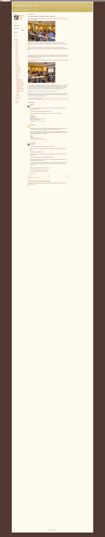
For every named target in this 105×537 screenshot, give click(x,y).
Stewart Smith (65, 56)
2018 (16, 49)
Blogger (54, 529)
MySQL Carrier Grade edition (54, 47)
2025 (16, 43)
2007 (16, 65)
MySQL (65, 18)
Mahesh (31, 124)
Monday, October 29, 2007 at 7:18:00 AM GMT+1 (38, 139)
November (18, 68)
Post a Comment (32, 173)
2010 (16, 60)
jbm (30, 104)
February (17, 97)
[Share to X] (39, 98)
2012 (16, 57)
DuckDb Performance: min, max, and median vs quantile (39, 181)
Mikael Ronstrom (58, 56)
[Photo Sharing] (42, 41)
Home (48, 176)
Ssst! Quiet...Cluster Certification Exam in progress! (20, 88)
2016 (16, 52)
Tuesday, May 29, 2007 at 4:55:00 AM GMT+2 (38, 121)
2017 (16, 51)
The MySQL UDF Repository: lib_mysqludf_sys (19, 80)
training (57, 42)
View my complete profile (21, 18)
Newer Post (30, 176)
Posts (16, 34)
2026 (16, 41)
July (17, 75)
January (17, 98)
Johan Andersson (31, 57)
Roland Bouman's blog (26, 5)
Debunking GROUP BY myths (20, 92)
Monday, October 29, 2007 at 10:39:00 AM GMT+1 (38, 171)
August (17, 73)
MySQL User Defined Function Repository (20, 84)
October (17, 70)
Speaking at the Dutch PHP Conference (20, 86)
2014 (16, 56)
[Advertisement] (81, 21)
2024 (16, 44)
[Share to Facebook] (40, 98)
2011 (16, 59)
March (17, 95)
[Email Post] (35, 98)
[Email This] (37, 98)
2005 (16, 102)
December (18, 67)
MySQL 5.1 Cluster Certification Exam (56, 18)
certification (62, 42)
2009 (16, 62)
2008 (16, 64)
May (17, 78)
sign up (53, 91)
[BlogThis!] (38, 98)
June (17, 76)
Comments (17, 36)
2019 (16, 48)
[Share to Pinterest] (41, 98)
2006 (16, 100)
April (17, 94)
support (49, 42)
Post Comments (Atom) (36, 177)
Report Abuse (16, 25)
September (18, 71)
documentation (31, 43)
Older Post (67, 176)
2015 (16, 54)
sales (45, 43)
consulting (53, 42)
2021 (16, 46)
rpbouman (32, 142)
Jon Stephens (38, 57)
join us (48, 94)
